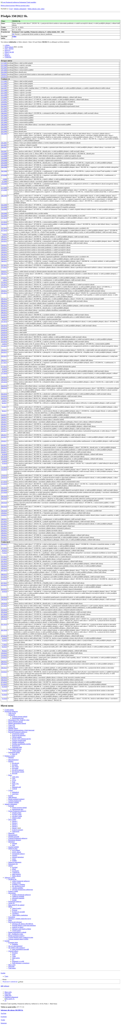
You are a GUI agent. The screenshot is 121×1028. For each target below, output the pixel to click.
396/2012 (4, 301)
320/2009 (4, 209)
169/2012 (4, 291)
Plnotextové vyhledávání (10, 982)
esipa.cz (7, 54)
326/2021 (4, 533)
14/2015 (4, 344)
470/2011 (4, 278)
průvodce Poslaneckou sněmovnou (22, 889)
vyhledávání (15, 872)
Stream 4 (14, 826)
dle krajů (14, 773)
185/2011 (4, 239)
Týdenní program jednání (19, 716)
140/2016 (4, 377)
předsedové (15, 792)
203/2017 (4, 428)
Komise (10, 795)
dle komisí (15, 768)
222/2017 (4, 437)
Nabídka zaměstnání (18, 742)
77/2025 (4, 644)
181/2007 (4, 143)
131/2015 (4, 346)
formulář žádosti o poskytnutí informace (24, 925)
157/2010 (4, 222)
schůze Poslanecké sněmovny (21, 881)
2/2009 (5, 179)
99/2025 (4, 651)
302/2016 (4, 394)
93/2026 (4, 698)
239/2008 (4, 160)
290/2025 (4, 664)
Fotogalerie (11, 917)
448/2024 (4, 616)
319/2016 (4, 396)
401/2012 (4, 305)
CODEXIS (8, 57)
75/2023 (4, 553)
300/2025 (4, 668)
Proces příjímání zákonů (15, 721)
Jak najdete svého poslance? (16, 947)
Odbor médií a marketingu (20, 915)
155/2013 (4, 308)
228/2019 (4, 477)
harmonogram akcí (17, 809)
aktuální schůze (16, 812)
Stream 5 (14, 828)
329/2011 (4, 74)
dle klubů (15, 765)
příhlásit (6, 986)
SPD (13, 785)
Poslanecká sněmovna (11, 711)
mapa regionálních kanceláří (20, 949)
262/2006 (4, 72)
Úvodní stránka (9, 710)
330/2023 (4, 566)
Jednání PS (11, 715)
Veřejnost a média (10, 877)
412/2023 (4, 577)
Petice (10, 920)
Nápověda (11, 966)
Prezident (15, 953)
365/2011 (4, 259)
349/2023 (4, 568)
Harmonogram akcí (18, 718)
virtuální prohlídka (17, 888)
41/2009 (4, 181)
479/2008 (4, 175)
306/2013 (4, 312)
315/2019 (4, 484)
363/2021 (4, 537)
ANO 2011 (15, 777)
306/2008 (4, 167)
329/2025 (4, 677)
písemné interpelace (18, 857)
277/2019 (4, 481)
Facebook (4, 1016)
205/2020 (4, 490)
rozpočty (14, 855)
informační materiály (18, 898)
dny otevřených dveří (18, 886)
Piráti (13, 782)
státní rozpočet (16, 874)
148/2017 (4, 417)
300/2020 (4, 499)
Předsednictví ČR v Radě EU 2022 (18, 720)
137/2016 (4, 373)
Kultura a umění (13, 891)
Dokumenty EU (13, 864)
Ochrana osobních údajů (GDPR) (18, 939)
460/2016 (4, 398)
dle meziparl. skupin (18, 771)
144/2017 (4, 415)
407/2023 (4, 570)
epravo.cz (7, 50)
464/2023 (4, 589)
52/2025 (4, 640)
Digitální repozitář (13, 836)
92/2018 (4, 454)
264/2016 (4, 386)
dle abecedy (15, 763)
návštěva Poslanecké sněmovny (21, 895)
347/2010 (4, 228)
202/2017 (4, 426)
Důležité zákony (13, 728)
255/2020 (4, 492)
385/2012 (4, 299)
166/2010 (4, 224)
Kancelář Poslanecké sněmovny (17, 732)
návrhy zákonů (16, 852)
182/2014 (4, 325)
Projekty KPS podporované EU (21, 739)
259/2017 (4, 441)
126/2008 (4, 158)
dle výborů (15, 766)
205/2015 (4, 356)
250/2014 (4, 335)
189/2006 (4, 124)
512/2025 (4, 684)
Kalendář (11, 806)
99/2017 (4, 411)
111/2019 (4, 467)
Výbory (10, 790)
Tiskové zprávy (16, 908)
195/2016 (4, 382)
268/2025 (4, 661)
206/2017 (4, 435)
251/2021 (4, 521)
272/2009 (4, 190)
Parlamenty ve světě (18, 961)
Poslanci (10, 761)
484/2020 (4, 506)
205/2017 (4, 431)
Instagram (4, 1023)
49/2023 (4, 550)
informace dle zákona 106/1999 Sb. (22, 924)
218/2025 (4, 657)
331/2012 (4, 293)
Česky (6, 976)
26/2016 (4, 369)
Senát (13, 954)
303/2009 (4, 207)
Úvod (11, 9)
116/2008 (4, 153)
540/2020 (4, 510)
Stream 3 (14, 824)
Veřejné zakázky (17, 737)
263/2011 (4, 241)
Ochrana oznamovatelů (19, 740)
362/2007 (4, 151)
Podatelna (15, 944)
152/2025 (4, 655)
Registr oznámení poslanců (16, 799)
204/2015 (4, 352)
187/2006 (4, 70)
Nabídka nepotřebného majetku (21, 744)
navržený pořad (16, 814)
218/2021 (4, 515)
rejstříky (14, 860)
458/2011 (4, 271)
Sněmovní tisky (13, 848)
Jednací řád (11, 727)
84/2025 (4, 647)
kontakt (14, 900)
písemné (14, 843)
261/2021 (4, 526)
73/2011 (4, 234)
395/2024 (4, 612)
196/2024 (4, 599)
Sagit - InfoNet (9, 48)
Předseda (11, 757)
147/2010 (4, 218)
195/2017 (4, 424)
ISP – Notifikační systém (15, 934)
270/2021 (4, 528)
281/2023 (4, 561)
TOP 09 (14, 789)
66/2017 (4, 403)
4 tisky (14, 36)
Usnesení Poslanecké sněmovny (17, 838)
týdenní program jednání (19, 807)
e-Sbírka (7, 45)
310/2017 (4, 452)
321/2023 (4, 563)
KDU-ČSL (15, 783)
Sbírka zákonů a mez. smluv (36, 9)
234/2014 (4, 77)
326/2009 (4, 213)
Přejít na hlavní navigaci (8, 5)
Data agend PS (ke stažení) (16, 905)
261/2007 (4, 145)
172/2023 (4, 559)
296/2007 (4, 147)
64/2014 (4, 319)
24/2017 (4, 401)
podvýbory (15, 794)
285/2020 (4, 496)
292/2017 (4, 447)
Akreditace (15, 913)
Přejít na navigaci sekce (22, 5)
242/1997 (4, 88)
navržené (14, 867)
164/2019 (4, 469)
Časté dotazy (12, 968)
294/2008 (4, 163)
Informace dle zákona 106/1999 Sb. (12, 1010)
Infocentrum (12, 893)
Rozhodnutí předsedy (14, 840)
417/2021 (4, 540)
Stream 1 (14, 821)
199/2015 (4, 350)
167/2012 (4, 287)
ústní (13, 845)
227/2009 (4, 188)
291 (13, 34)
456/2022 (4, 544)
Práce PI (14, 754)
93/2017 (4, 407)
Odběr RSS (8, 995)
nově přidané (16, 850)
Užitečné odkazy (13, 951)
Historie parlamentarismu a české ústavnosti (21, 730)
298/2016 (4, 388)
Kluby (10, 775)
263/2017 (4, 445)
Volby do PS (12, 713)
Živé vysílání (12, 819)
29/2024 (4, 591)
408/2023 (4, 574)
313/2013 (4, 315)
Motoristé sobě (16, 787)
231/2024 (4, 606)
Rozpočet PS (16, 745)
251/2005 (4, 67)
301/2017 (4, 450)
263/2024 (4, 610)
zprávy (14, 859)
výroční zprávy (16, 930)
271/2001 (4, 99)
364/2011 (4, 256)
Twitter (3, 1020)
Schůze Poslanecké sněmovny (17, 811)
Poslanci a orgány (10, 756)
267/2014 (4, 337)
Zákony (10, 865)
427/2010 (4, 230)
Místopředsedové (13, 760)
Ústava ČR (11, 725)
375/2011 (4, 267)
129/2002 (4, 102)
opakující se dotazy (18, 927)
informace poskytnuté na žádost (21, 929)
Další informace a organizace (20, 963)
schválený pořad (17, 816)
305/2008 (4, 165)
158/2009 (4, 184)
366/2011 (4, 261)
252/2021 (4, 524)
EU (13, 959)
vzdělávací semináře (18, 896)
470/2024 (4, 636)
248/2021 (4, 519)
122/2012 (4, 282)
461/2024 (4, 619)
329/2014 (4, 339)
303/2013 (4, 310)
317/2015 (4, 362)
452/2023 (4, 585)
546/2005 (4, 113)
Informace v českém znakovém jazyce (19, 918)
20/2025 (4, 638)
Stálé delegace (12, 797)
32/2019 (4, 461)
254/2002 (4, 104)
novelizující (15, 871)
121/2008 (4, 156)
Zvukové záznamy (17, 830)
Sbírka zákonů (9, 47)
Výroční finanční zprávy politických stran (20, 937)
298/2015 (4, 360)
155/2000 (4, 97)
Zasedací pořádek (13, 802)
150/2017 (4, 419)
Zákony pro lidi (9, 52)
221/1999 (4, 65)
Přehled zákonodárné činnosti (17, 723)
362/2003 (4, 106)
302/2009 (4, 205)
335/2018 (4, 459)
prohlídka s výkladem (18, 884)
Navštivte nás (12, 879)
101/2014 (4, 321)
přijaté (14, 869)
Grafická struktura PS (14, 801)
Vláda (14, 956)
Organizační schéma (18, 733)
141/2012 (4, 284)
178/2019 (4, 475)
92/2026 (4, 686)
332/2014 (4, 341)
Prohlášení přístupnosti (11, 997)
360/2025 (4, 680)
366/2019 (4, 488)
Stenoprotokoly (12, 835)
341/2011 (4, 254)
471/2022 (4, 548)
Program (14, 910)
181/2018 (4, 456)
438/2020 (4, 503)
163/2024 (4, 597)
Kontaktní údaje (13, 942)
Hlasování (11, 833)
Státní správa (16, 958)
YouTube (3, 1013)
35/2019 (4, 463)
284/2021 (4, 530)
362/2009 (4, 215)
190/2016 (4, 380)
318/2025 (4, 672)
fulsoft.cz (7, 55)
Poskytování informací (19, 735)
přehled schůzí (16, 818)
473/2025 (4, 682)
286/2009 (4, 196)
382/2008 (4, 171)
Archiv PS (11, 903)
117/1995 (4, 63)
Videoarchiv (15, 831)
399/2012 (4, 303)
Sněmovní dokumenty (14, 862)
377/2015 (4, 366)
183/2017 (4, 422)
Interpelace (11, 842)
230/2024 (4, 603)
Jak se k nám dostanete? (15, 946)
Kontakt (7, 941)
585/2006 (4, 133)
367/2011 (4, 265)
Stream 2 (14, 823)
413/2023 (4, 579)
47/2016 (4, 371)
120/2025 (4, 653)
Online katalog (16, 751)
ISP (2, 986)
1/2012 (5, 280)
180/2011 (4, 237)
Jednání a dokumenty (20, 9)
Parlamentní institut (14, 752)
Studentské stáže (17, 747)
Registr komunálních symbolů (17, 932)
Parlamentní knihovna (14, 749)
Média (10, 906)
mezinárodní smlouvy (18, 853)
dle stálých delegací (18, 770)
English (3, 973)
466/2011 (4, 274)
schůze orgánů (16, 883)
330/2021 (4, 535)
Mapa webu (11, 965)
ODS (13, 778)
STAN (14, 780)
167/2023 (4, 557)
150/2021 (4, 513)
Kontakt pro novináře (18, 912)
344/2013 (4, 317)
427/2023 (4, 583)
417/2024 (4, 614)
